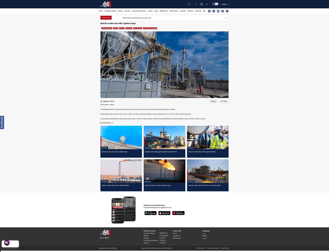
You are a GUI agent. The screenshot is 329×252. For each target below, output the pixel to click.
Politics (120, 11)
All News (190, 11)
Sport (156, 11)
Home (101, 11)
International (173, 11)
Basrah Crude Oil (137, 28)
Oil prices (122, 28)
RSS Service (177, 238)
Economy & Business (139, 11)
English (204, 236)
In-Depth (183, 11)
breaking (116, 28)
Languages (206, 231)
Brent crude (129, 28)
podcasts (198, 11)
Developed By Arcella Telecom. (108, 248)
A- (196, 4)
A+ (207, 4)
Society (150, 11)
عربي (204, 233)
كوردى (204, 238)
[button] (224, 18)
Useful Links (177, 231)
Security (127, 11)
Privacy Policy (225, 248)
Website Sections (150, 231)
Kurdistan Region (110, 11)
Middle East (164, 11)
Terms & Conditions (213, 248)
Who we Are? (201, 248)
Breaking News (106, 17)
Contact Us (176, 236)
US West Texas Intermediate (150, 28)
